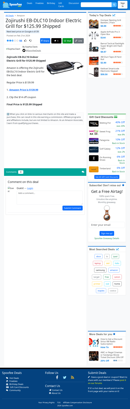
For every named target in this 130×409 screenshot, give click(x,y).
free (107, 277)
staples (101, 290)
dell (108, 263)
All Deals (10, 15)
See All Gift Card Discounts (106, 177)
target (97, 277)
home (117, 283)
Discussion (74, 3)
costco (113, 290)
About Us (56, 393)
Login (30, 188)
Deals (29, 3)
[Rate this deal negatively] (30, 41)
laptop (98, 263)
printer (97, 283)
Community (15, 390)
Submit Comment (72, 208)
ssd (107, 283)
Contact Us (57, 390)
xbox (98, 256)
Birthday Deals (16, 384)
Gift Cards (61, 5)
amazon (114, 270)
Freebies (40, 3)
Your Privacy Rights (46, 402)
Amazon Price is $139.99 (23, 89)
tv (107, 256)
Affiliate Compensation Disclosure (77, 402)
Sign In (123, 5)
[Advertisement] (45, 148)
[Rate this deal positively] (25, 41)
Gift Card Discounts (101, 117)
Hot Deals (14, 378)
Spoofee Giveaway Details (106, 238)
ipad (115, 256)
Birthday (51, 3)
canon (117, 277)
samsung (100, 270)
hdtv (117, 263)
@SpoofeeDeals (33, 50)
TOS (59, 402)
